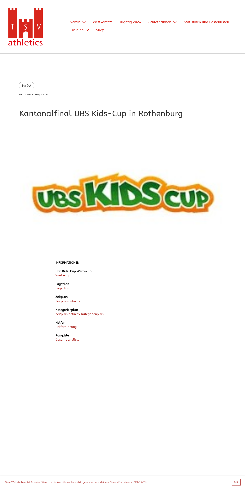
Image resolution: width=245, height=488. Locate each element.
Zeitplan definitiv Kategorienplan (80, 314)
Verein (75, 22)
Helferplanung (66, 327)
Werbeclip (63, 275)
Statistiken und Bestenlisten (206, 22)
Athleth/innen (159, 22)
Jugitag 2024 (130, 22)
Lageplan (62, 288)
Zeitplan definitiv (68, 301)
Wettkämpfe (103, 22)
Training (77, 30)
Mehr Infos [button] (140, 482)
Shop (100, 30)
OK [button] (236, 482)
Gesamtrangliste (67, 339)
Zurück (26, 85)
